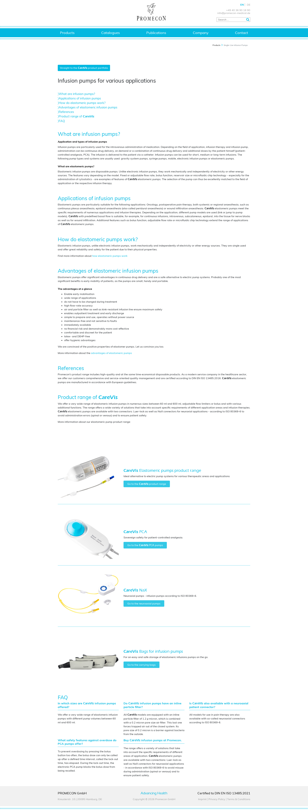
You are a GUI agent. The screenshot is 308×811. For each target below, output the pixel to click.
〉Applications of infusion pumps (79, 98)
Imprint (202, 799)
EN (242, 4)
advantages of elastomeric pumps (111, 353)
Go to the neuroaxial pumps (143, 603)
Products (67, 32)
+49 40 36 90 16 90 (238, 10)
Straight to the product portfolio (84, 67)
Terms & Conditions (238, 799)
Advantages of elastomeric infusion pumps (88, 107)
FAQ (62, 121)
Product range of (76, 116)
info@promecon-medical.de (233, 13)
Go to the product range (146, 483)
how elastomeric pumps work (109, 255)
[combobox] (233, 19)
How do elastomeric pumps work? (82, 103)
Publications (156, 32)
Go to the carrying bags (141, 664)
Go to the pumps (145, 545)
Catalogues (110, 32)
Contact (241, 32)
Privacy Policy (217, 799)
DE (248, 4)
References (66, 112)
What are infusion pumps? (77, 94)
